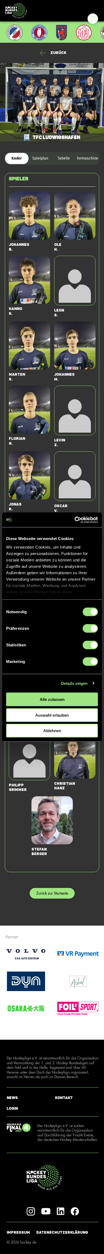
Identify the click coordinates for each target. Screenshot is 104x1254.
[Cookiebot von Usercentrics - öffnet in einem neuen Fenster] (75, 519)
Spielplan (40, 158)
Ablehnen (52, 730)
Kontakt (64, 1097)
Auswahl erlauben (52, 715)
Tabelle (64, 158)
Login (12, 1108)
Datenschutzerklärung (62, 1232)
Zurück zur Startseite (52, 893)
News (12, 1097)
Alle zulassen (52, 699)
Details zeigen (74, 683)
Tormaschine (87, 158)
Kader (16, 158)
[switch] (90, 628)
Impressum (18, 1232)
